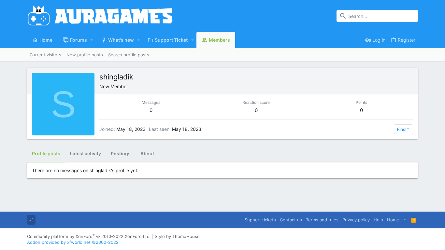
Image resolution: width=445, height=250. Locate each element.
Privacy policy (356, 219)
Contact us (291, 219)
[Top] (405, 220)
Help (378, 219)
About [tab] (147, 153)
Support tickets (260, 219)
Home (393, 219)
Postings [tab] (121, 153)
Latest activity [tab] (85, 153)
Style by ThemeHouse (177, 236)
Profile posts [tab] (46, 153)
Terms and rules (322, 219)
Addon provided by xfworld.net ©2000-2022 (73, 242)
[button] (92, 40)
